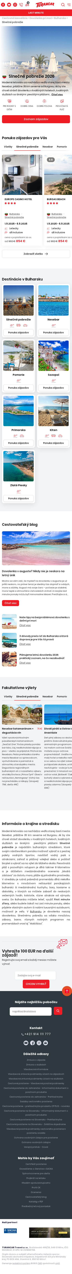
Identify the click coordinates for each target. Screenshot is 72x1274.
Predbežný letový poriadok (36, 1206)
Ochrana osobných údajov (36, 1142)
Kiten (53, 430)
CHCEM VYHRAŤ (36, 984)
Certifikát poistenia (36, 1164)
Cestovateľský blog (20, 524)
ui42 (57, 1263)
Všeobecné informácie (36, 1069)
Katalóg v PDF (36, 1201)
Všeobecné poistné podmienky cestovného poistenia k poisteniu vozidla (36, 1130)
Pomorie (18, 375)
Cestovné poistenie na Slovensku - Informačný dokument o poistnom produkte (36, 1112)
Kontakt (36, 1028)
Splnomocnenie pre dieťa (36, 1173)
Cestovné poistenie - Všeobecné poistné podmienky (36, 1083)
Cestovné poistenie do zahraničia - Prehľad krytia (36, 1096)
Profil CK (36, 1187)
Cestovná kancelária (14, 18)
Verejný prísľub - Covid (36, 1147)
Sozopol (53, 375)
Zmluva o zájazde (36, 1060)
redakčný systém (21, 1263)
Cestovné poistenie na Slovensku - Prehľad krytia (36, 1119)
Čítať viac (11, 603)
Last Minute (36, 12)
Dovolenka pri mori (40, 18)
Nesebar (53, 319)
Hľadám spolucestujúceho (36, 1182)
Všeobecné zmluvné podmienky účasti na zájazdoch (36, 1074)
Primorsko (19, 430)
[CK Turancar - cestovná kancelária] (45, 4)
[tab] (8, 147)
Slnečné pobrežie (12, 22)
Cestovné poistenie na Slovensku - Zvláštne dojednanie (36, 1124)
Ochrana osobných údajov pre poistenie (36, 1137)
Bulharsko (60, 18)
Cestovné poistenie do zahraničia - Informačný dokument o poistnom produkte (36, 1090)
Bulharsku (36, 911)
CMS (40, 1263)
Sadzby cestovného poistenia (36, 1101)
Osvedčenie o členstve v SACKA (36, 1168)
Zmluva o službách (36, 1064)
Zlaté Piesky (18, 485)
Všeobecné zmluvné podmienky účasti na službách (36, 1078)
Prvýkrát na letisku (36, 1178)
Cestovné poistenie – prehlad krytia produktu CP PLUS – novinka (36, 1106)
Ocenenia (36, 1192)
